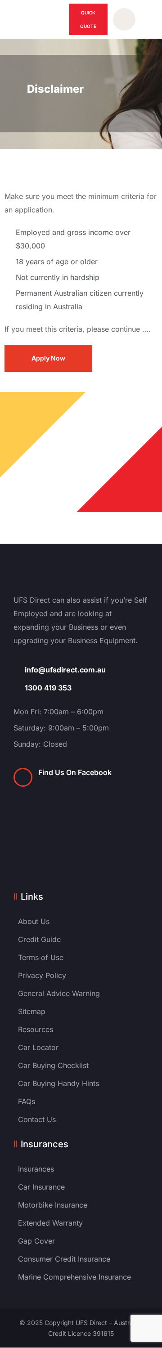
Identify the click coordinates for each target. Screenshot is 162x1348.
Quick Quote (88, 19)
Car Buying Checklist (53, 1065)
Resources (35, 1029)
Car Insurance (41, 1186)
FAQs (26, 1101)
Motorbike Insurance (52, 1204)
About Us (34, 921)
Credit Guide (39, 939)
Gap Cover (36, 1240)
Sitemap (31, 1011)
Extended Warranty (50, 1222)
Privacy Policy (42, 975)
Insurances (36, 1168)
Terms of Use (40, 957)
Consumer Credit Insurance (64, 1258)
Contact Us (37, 1119)
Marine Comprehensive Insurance (74, 1276)
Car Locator (38, 1047)
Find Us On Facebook (75, 772)
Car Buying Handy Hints (58, 1083)
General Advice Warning (59, 993)
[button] (146, 19)
